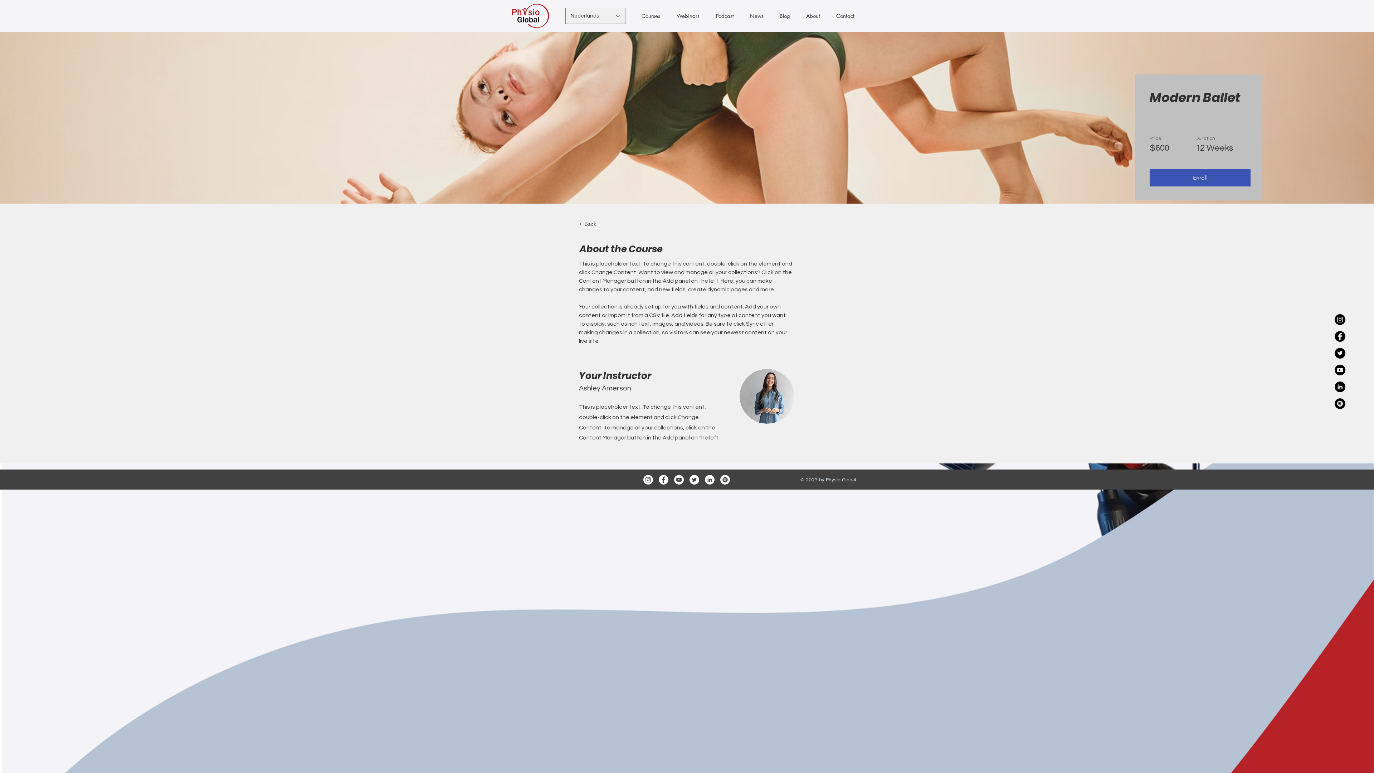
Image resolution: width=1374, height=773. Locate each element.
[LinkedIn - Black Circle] (1340, 386)
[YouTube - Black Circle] (1340, 370)
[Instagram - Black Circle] (1340, 319)
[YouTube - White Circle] (679, 480)
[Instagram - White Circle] (648, 480)
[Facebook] (663, 480)
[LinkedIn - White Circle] (710, 480)
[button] (1200, 177)
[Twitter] (694, 480)
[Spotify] (725, 480)
